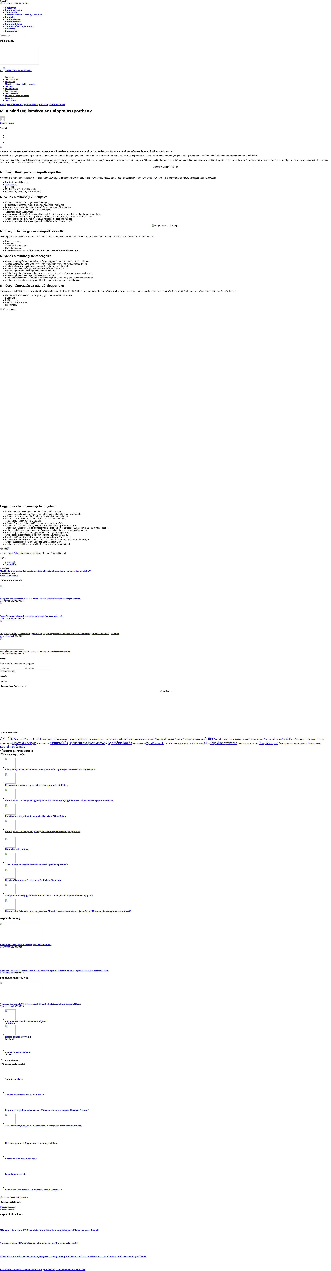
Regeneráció (198, 739)
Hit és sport (108, 739)
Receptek (189, 739)
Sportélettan (170, 743)
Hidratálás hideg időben (17, 849)
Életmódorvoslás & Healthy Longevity (23, 15)
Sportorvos (10, 8)
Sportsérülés (77, 743)
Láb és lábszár (139, 739)
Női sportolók (149, 739)
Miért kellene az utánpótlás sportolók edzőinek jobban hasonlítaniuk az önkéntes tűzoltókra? (45, 571)
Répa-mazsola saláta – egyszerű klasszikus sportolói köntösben (36, 785)
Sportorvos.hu (7, 123)
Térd (256, 743)
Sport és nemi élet (14, 1079)
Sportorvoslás (302, 739)
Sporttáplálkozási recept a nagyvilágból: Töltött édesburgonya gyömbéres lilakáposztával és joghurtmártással (59, 801)
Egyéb (44, 739)
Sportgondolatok (13, 24)
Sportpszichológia (24, 743)
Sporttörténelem (13, 19)
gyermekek (10, 562)
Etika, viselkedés (15, 105)
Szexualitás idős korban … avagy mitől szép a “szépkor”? (33, 1190)
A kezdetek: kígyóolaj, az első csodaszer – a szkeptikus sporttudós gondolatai (43, 1126)
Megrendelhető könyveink (18, 1037)
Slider (208, 739)
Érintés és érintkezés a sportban (21, 1159)
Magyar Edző (6, 1161)
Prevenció (179, 739)
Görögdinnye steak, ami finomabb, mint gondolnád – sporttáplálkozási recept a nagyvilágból (50, 770)
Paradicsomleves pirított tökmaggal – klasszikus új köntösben (35, 816)
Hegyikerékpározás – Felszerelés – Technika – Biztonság (33, 880)
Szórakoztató (11, 184)
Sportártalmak (155, 743)
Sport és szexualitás (15, 1161)
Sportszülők (11, 12)
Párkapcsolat (10, 1161)
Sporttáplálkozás (13, 10)
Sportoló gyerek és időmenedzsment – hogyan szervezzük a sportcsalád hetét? (39, 1243)
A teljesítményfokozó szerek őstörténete (24, 1095)
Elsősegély (62, 739)
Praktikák (170, 739)
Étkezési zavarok (314, 743)
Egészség (52, 739)
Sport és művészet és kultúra (19, 26)
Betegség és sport (24, 739)
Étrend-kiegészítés (12, 746)
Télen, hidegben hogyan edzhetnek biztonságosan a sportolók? (36, 865)
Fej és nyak (93, 739)
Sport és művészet (182, 743)
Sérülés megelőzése (199, 743)
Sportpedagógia (317, 739)
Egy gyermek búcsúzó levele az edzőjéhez (26, 1021)
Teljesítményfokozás (223, 743)
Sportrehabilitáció (43, 743)
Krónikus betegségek (122, 739)
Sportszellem (11, 31)
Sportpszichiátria (6, 743)
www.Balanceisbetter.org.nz (21, 553)
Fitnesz (101, 739)
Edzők (3, 105)
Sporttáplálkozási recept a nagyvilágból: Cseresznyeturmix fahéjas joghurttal (42, 832)
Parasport (160, 739)
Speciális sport (221, 739)
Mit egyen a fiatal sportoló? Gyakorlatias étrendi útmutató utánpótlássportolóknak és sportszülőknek (49, 1230)
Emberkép (10, 29)
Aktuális (6, 738)
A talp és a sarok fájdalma (17, 1052)
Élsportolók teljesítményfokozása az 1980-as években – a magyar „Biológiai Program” (47, 1110)
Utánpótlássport (57, 105)
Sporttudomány (13, 22)
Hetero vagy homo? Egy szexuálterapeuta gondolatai (31, 1143)
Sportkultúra (30, 105)
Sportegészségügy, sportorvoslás (242, 739)
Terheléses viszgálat (246, 743)
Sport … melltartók (9, 576)
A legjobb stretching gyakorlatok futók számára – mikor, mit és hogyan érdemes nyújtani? (49, 896)
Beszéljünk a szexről (15, 1174)
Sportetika (259, 739)
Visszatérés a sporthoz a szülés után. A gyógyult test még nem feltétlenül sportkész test (42, 1270)
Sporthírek (23, 1197)
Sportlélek (10, 17)
